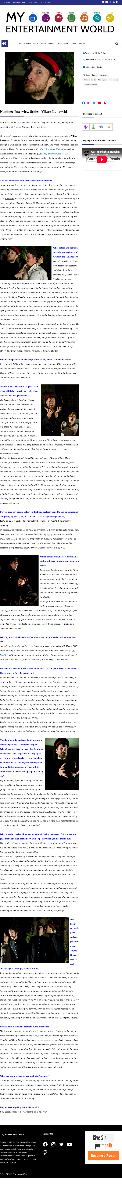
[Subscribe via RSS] (109, 127)
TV (11, 43)
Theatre (19, 43)
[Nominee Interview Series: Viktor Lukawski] (39, 78)
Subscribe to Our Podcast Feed (39, 2)
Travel (73, 43)
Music (35, 43)
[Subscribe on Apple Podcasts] (85, 127)
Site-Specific (114, 80)
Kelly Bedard (101, 53)
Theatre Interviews (90, 85)
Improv (94, 75)
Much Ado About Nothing (52, 149)
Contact (7, 2)
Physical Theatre (90, 80)
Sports (43, 43)
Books (51, 43)
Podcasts (82, 43)
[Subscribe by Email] (101, 127)
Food (66, 43)
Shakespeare (102, 80)
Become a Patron (19, 2)
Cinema (27, 43)
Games (59, 43)
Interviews (103, 75)
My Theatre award (52, 154)
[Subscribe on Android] (93, 127)
